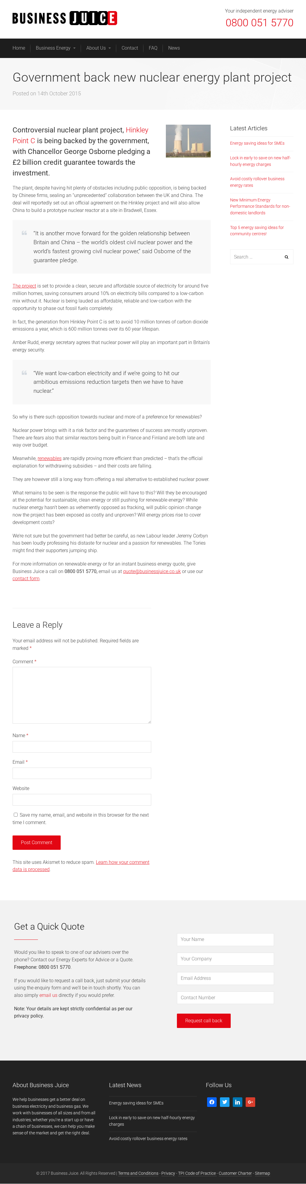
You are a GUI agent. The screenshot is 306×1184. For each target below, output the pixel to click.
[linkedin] (237, 1101)
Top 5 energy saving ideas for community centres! (257, 230)
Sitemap (262, 1173)
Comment (24, 661)
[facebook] (212, 1101)
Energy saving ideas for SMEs (257, 143)
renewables (50, 458)
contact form (26, 578)
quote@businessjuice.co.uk (152, 571)
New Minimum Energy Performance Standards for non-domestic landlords (260, 206)
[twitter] (225, 1101)
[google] (250, 1101)
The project (24, 286)
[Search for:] (262, 257)
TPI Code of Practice (197, 1173)
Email (20, 762)
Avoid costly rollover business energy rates (257, 182)
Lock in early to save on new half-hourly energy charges (260, 161)
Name (20, 735)
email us (48, 995)
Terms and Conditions (138, 1173)
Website (21, 788)
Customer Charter (235, 1173)
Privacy (168, 1173)
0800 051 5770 (259, 23)
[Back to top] (287, 1165)
